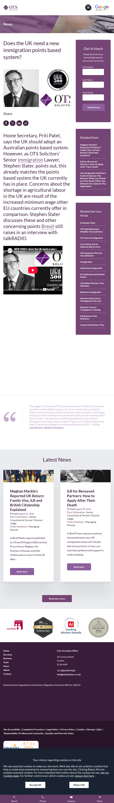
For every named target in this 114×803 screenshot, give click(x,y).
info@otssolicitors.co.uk (69, 674)
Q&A (99, 729)
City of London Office (67, 650)
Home (6, 650)
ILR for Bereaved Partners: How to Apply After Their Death (91, 164)
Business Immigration (90, 292)
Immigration (30, 160)
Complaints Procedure (33, 729)
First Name (87, 67)
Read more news (57, 598)
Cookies (81, 729)
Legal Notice (52, 729)
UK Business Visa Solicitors (88, 317)
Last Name (87, 79)
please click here (84, 775)
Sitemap (91, 729)
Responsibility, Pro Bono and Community (24, 733)
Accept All (35, 784)
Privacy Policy (67, 729)
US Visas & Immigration (91, 237)
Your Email (87, 92)
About (6, 670)
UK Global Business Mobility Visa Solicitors (91, 230)
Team (6, 662)
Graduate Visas (87, 222)
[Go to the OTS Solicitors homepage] (10, 7)
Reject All (79, 784)
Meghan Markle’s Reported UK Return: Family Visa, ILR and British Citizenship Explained (90, 150)
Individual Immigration (91, 268)
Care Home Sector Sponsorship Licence (90, 245)
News (6, 666)
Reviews (7, 658)
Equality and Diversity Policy (60, 733)
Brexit (47, 226)
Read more (22, 571)
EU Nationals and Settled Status (92, 275)
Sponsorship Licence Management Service (90, 299)
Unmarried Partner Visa (92, 324)
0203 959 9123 (68, 670)
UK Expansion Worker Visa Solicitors (91, 254)
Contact (7, 673)
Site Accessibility (11, 729)
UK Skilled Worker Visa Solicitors (92, 284)
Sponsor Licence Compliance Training (90, 308)
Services (7, 654)
